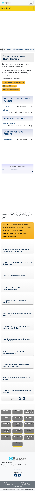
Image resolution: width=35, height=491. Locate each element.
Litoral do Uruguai (18, 49)
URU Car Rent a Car (9, 123)
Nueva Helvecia (6, 8)
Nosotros (17, 470)
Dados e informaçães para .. (20, 224)
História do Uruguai (17, 230)
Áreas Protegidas (21, 233)
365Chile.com (26, 484)
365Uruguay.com (26, 483)
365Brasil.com (9, 484)
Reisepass (6, 110)
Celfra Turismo (7, 139)
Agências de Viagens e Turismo (14, 82)
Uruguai (9, 49)
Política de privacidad (27, 489)
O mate (6, 230)
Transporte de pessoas (12, 89)
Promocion (6, 106)
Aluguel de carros (10, 86)
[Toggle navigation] (31, 3)
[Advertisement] (17, 29)
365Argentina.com (9, 483)
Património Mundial (10, 236)
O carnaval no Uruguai (24, 227)
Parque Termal (8, 233)
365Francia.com (17, 486)
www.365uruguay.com (8, 467)
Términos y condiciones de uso (11, 489)
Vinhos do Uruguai (9, 227)
